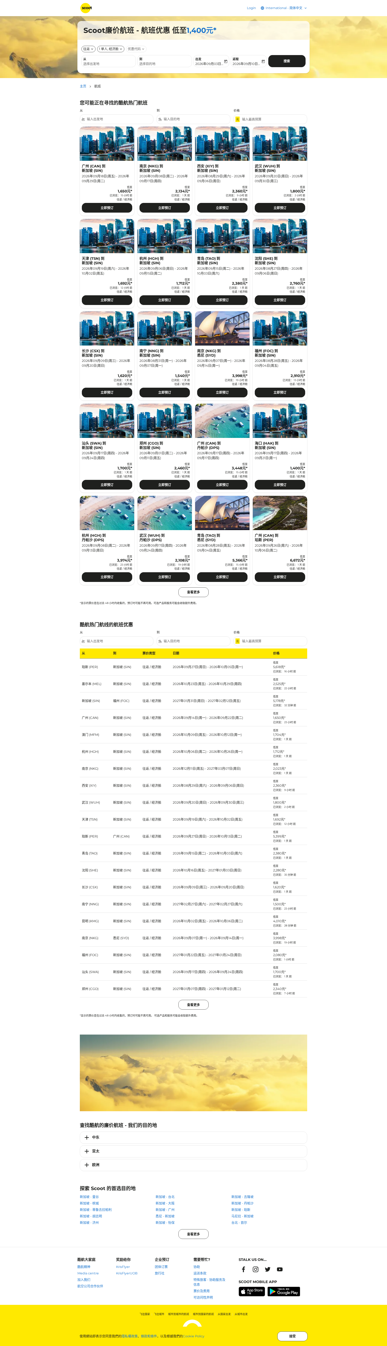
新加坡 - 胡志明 (91, 1216)
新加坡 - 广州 (165, 1210)
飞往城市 (159, 1314)
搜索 (287, 61)
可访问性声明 (203, 1297)
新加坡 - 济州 (89, 1223)
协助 (197, 1267)
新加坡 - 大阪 (165, 1203)
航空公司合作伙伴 (90, 1286)
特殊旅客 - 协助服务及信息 (209, 1282)
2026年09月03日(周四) (209, 64)
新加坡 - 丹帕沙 (242, 1203)
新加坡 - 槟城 (89, 1203)
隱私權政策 (130, 1336)
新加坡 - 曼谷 (89, 1197)
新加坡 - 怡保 (165, 1223)
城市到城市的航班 (178, 1314)
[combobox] (108, 64)
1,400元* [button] (201, 30)
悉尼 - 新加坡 (165, 1216)
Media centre (88, 1273)
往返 (86, 49)
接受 (292, 1336)
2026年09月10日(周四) (247, 64)
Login (251, 8)
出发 (198, 59)
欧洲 (95, 1165)
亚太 (95, 1151)
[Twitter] (268, 1269)
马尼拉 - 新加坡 (242, 1216)
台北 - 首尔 (239, 1223)
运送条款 (200, 1273)
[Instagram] (255, 1269)
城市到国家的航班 (203, 1314)
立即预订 (107, 208)
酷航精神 (83, 1267)
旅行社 (159, 1273)
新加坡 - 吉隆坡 (242, 1197)
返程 (236, 59)
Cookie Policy (193, 1336)
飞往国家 (144, 1314)
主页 (83, 86)
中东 (95, 1137)
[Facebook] (243, 1269)
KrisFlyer (123, 1267)
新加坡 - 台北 (165, 1197)
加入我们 (83, 1280)
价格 (237, 110)
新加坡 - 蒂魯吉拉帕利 (96, 1210)
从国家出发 (224, 1314)
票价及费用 (202, 1291)
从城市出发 (241, 1314)
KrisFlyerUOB (126, 1273)
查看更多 (193, 1234)
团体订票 (161, 1267)
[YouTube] (280, 1269)
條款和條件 (149, 1336)
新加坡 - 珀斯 (240, 1210)
